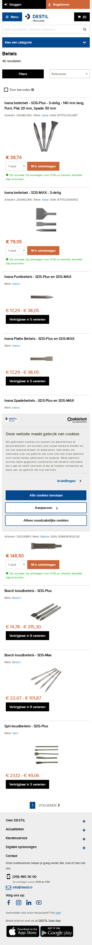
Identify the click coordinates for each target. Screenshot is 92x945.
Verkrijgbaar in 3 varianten (27, 784)
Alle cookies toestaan (46, 495)
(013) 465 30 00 (24, 876)
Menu (15, 17)
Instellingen (66, 481)
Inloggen (15, 4)
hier (58, 913)
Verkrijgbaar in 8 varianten (27, 635)
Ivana (45, 115)
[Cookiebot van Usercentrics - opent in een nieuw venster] (67, 420)
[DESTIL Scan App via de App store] (22, 932)
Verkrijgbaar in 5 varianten (27, 319)
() (84, 17)
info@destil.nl (22, 887)
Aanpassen (43, 508)
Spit (14, 733)
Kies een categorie (18, 42)
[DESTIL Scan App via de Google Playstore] (57, 932)
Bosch (16, 598)
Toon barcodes (20, 89)
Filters (23, 74)
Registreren (61, 4)
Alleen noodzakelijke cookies (46, 520)
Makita (44, 536)
